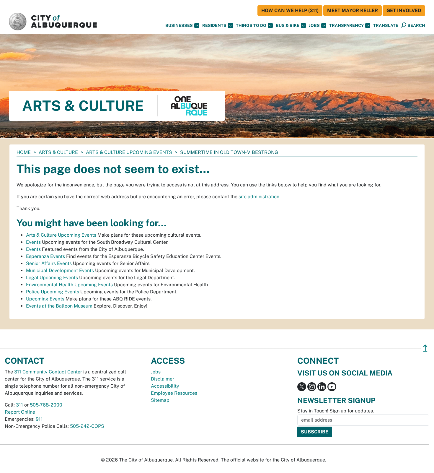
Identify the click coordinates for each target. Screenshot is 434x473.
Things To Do (251, 25)
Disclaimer (162, 379)
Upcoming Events (45, 299)
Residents (214, 25)
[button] (385, 25)
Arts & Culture (58, 152)
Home (24, 152)
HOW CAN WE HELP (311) (290, 10)
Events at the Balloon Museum (59, 306)
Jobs (314, 25)
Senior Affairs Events (49, 263)
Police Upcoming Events (52, 292)
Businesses (179, 25)
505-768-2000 (46, 405)
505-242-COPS (87, 426)
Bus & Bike (287, 25)
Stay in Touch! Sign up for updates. (335, 411)
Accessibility (165, 386)
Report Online (20, 412)
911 (39, 419)
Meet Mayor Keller (352, 10)
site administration (259, 196)
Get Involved (403, 10)
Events (33, 242)
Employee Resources (174, 393)
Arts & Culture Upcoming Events (129, 152)
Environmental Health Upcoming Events (69, 284)
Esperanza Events (45, 256)
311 (19, 405)
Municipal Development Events (60, 270)
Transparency (346, 25)
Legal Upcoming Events (52, 277)
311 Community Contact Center (48, 372)
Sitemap (160, 400)
